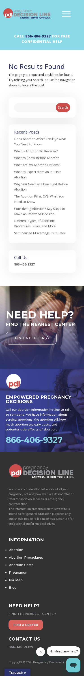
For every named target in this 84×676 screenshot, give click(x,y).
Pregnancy (18, 573)
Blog (12, 588)
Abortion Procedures (26, 557)
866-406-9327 (38, 36)
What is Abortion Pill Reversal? (36, 151)
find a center (25, 625)
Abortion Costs (21, 565)
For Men (16, 580)
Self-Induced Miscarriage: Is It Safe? (39, 233)
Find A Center (30, 338)
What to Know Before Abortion (36, 158)
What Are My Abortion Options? (37, 165)
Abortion (16, 550)
